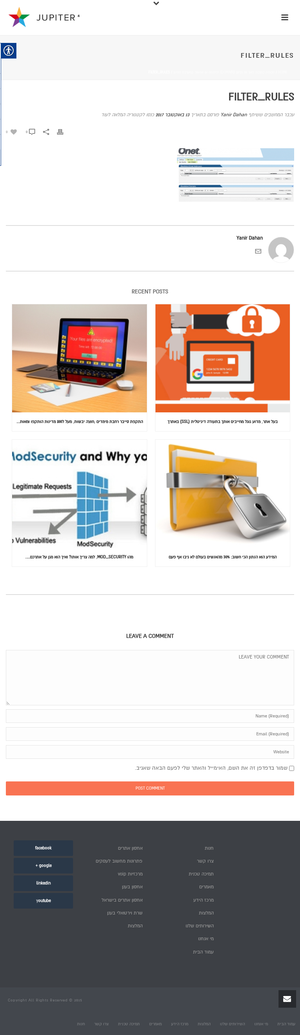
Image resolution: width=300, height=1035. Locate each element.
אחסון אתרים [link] (130, 848)
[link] (11, 132)
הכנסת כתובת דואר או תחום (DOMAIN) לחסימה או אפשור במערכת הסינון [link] (224, 72)
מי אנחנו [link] (206, 939)
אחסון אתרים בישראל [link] (122, 900)
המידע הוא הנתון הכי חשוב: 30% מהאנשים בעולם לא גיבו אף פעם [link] (223, 556)
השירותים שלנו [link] (200, 926)
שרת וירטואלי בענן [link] (125, 913)
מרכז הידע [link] (203, 900)
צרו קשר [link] (205, 861)
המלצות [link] (135, 926)
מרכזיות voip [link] (130, 874)
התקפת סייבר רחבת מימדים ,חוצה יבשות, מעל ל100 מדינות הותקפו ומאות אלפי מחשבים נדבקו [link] (77, 421)
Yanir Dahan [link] (234, 115)
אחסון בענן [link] (132, 887)
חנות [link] (209, 848)
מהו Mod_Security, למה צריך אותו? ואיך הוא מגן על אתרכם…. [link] (79, 556)
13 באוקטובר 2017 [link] (172, 115)
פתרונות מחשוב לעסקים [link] (119, 861)
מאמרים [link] (206, 887)
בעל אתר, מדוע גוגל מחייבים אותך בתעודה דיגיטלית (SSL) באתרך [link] (223, 421)
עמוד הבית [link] (203, 952)
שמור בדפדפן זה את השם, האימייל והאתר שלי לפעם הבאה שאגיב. (211, 768)
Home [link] (283, 72)
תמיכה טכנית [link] (201, 874)
